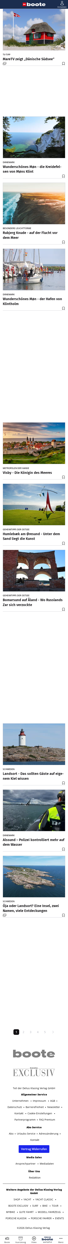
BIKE (45, 1205)
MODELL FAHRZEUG (49, 1212)
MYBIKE (11, 1212)
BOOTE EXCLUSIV (18, 1205)
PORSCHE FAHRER (41, 1218)
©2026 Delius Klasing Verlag (33, 1228)
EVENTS (59, 1218)
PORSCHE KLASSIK (16, 1218)
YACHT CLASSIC (44, 1199)
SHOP (17, 1199)
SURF (35, 1205)
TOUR (55, 1205)
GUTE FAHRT (26, 1212)
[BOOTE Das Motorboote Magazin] (36, 4)
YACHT (28, 1199)
